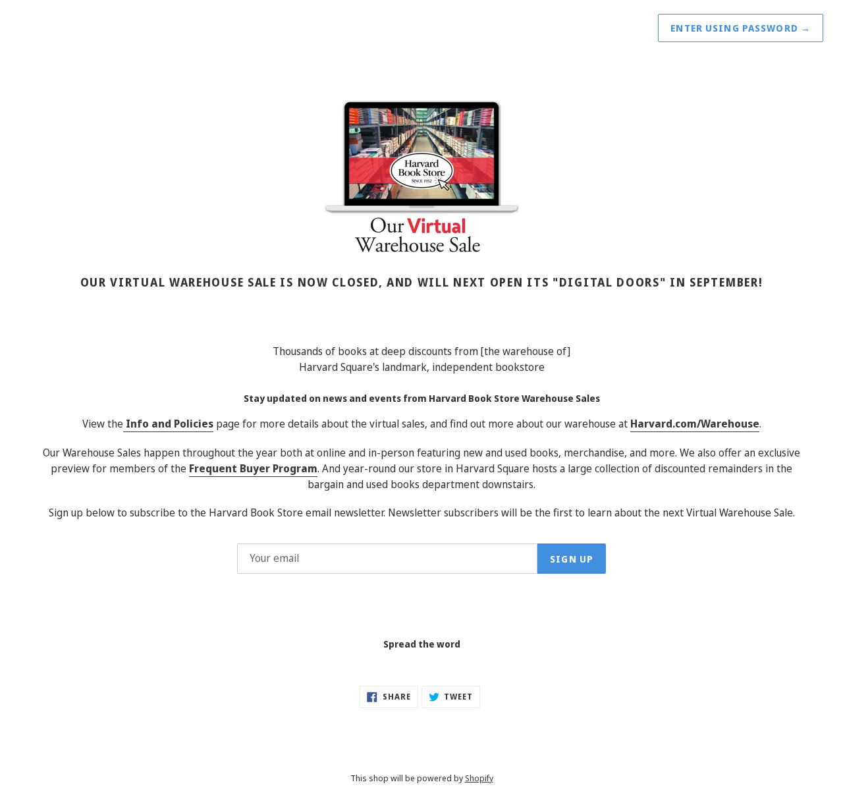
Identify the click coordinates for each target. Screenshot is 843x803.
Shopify (479, 778)
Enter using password (740, 28)
